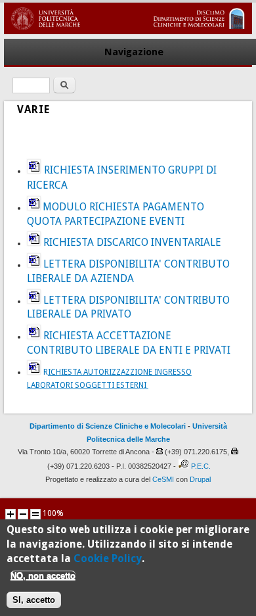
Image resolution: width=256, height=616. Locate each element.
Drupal (200, 479)
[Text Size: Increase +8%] (10, 514)
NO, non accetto (43, 575)
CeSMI (163, 479)
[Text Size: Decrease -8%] (23, 514)
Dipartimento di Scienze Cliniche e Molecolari (108, 426)
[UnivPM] (128, 31)
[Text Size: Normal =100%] (35, 514)
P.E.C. (201, 466)
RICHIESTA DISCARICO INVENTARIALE (132, 242)
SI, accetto (33, 600)
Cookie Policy (108, 558)
